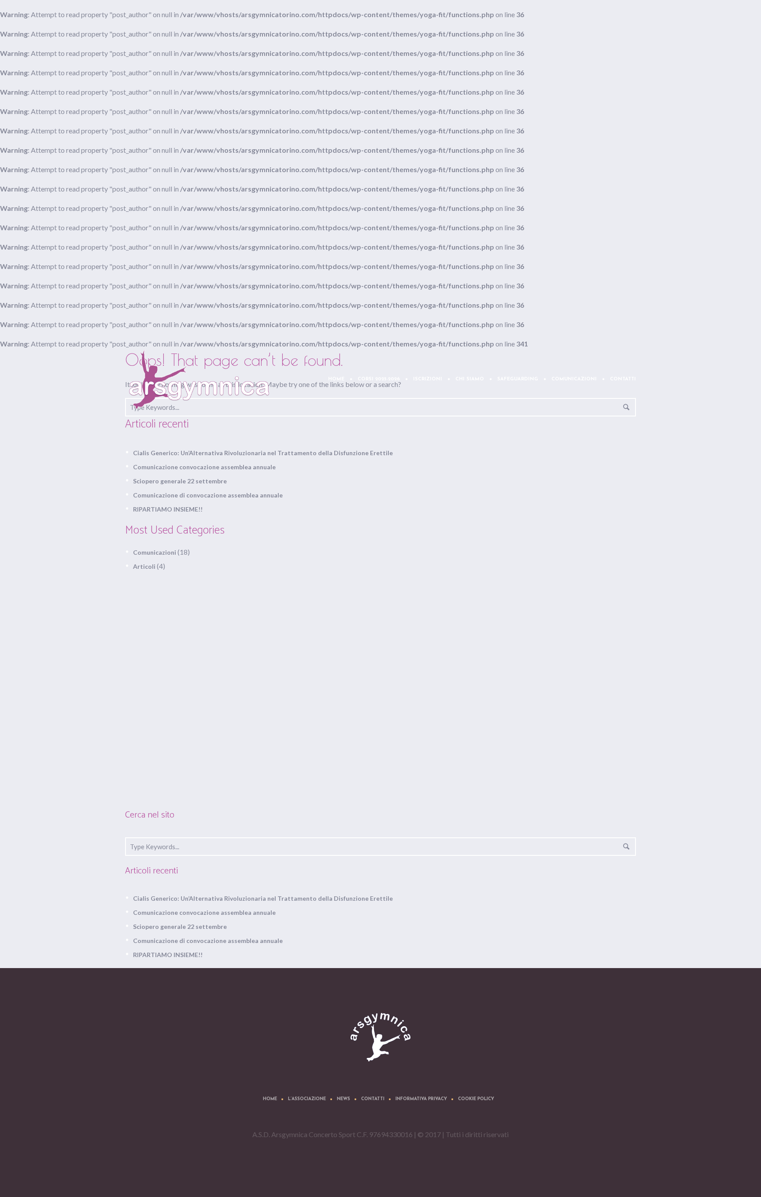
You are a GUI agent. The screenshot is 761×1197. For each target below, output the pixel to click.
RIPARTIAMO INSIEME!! (168, 509)
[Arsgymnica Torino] (380, 1037)
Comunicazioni (154, 552)
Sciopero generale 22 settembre (180, 481)
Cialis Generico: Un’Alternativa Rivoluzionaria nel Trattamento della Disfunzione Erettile (263, 453)
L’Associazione (307, 1099)
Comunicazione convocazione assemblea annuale (204, 467)
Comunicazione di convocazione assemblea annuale (208, 495)
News (343, 1099)
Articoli (144, 566)
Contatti (372, 1099)
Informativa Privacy (421, 1099)
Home (270, 1099)
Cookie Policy (476, 1099)
